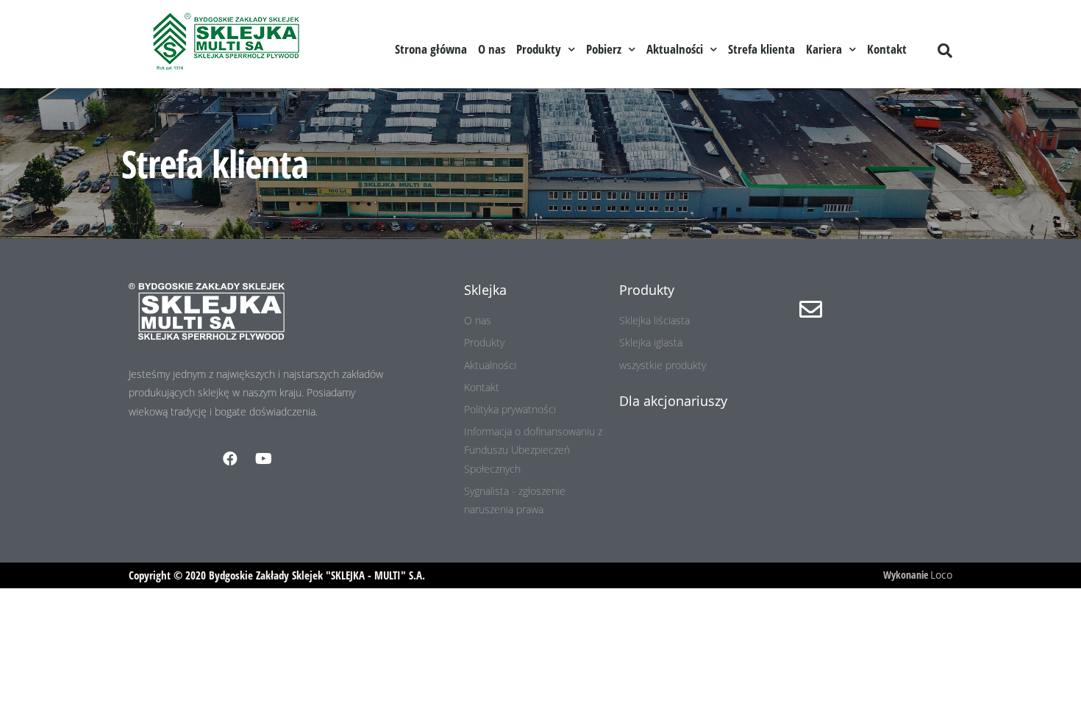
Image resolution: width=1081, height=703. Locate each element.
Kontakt (887, 48)
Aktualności (674, 48)
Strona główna (431, 48)
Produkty (538, 48)
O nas (491, 48)
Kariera (824, 48)
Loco (941, 575)
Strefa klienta (761, 48)
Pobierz (603, 48)
